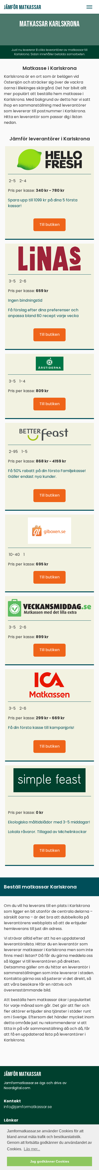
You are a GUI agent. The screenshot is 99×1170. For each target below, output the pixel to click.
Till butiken (49, 224)
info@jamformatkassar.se (28, 1107)
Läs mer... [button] (32, 1149)
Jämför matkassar (22, 7)
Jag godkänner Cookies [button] (49, 1161)
